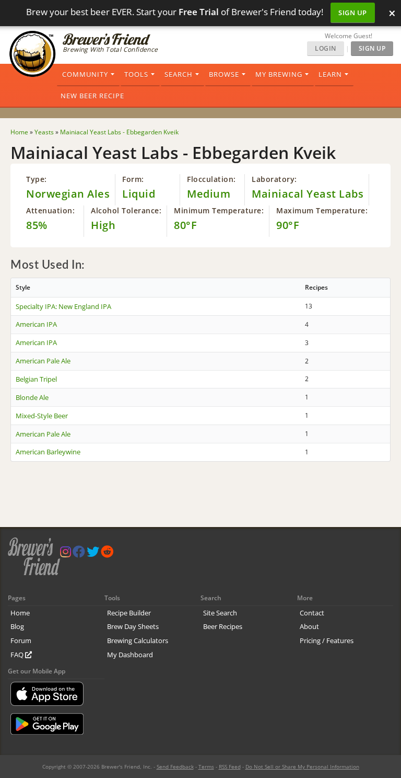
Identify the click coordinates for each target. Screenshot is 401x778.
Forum (20, 640)
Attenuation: (50, 210)
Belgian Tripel (36, 379)
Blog (17, 626)
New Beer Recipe (92, 95)
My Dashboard (130, 654)
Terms (206, 766)
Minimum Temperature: (219, 210)
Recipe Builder (129, 612)
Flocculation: (211, 179)
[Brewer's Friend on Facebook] (79, 554)
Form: (133, 179)
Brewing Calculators (137, 640)
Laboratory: (274, 179)
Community (85, 74)
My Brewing (278, 74)
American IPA (36, 324)
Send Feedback (175, 766)
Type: (36, 179)
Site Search (220, 612)
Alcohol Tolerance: (126, 210)
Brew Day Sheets (133, 626)
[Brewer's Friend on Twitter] (93, 554)
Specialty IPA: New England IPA (63, 306)
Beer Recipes (222, 626)
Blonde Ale (32, 397)
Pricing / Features (326, 640)
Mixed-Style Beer (42, 415)
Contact (312, 612)
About (309, 626)
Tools (136, 74)
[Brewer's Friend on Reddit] (107, 554)
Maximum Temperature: (322, 210)
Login (325, 48)
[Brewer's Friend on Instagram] (65, 554)
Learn (330, 74)
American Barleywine (48, 451)
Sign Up (352, 12)
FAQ (17, 654)
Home (20, 612)
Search (178, 74)
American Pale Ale (43, 360)
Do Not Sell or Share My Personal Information (302, 766)
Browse (224, 74)
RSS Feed (230, 766)
